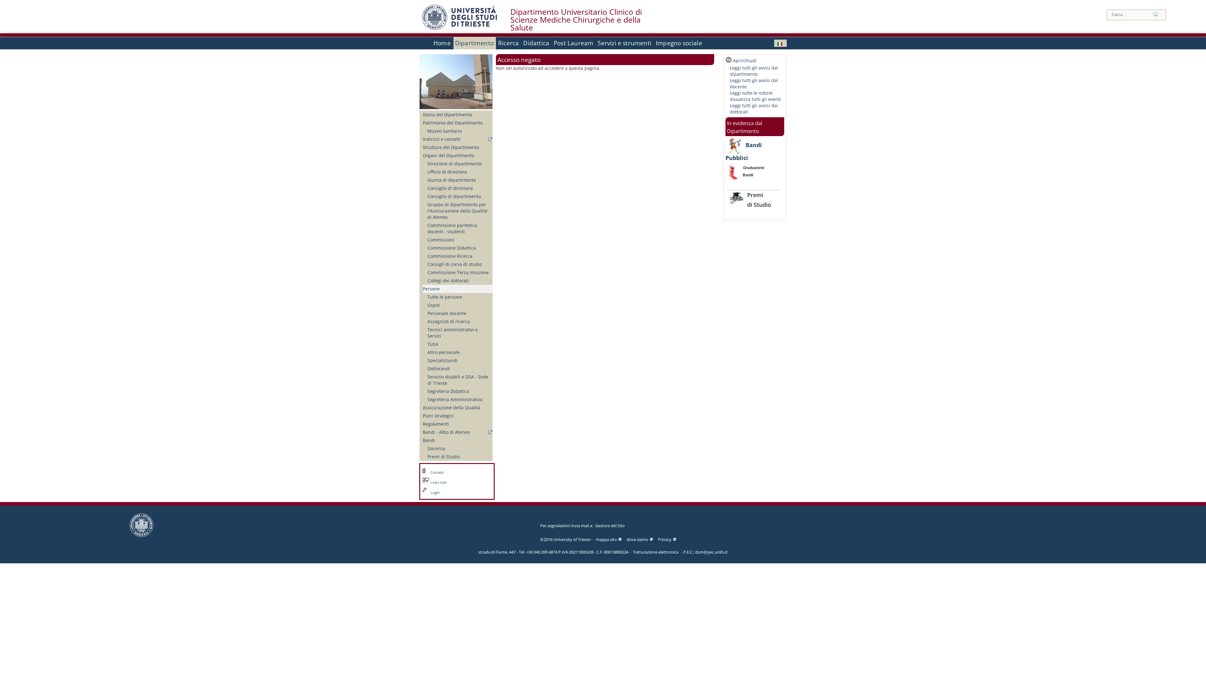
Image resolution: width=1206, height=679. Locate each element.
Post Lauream (573, 43)
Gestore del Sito (610, 525)
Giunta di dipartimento (451, 180)
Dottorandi (438, 369)
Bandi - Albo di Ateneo (446, 432)
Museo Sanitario (444, 131)
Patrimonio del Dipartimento (453, 123)
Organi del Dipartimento (448, 155)
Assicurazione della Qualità (451, 408)
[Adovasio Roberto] (780, 43)
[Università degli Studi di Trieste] (459, 28)
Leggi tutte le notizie (751, 93)
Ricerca (508, 43)
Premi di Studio (443, 457)
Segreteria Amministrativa (454, 399)
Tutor (433, 344)
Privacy (664, 539)
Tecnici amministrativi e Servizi (452, 333)
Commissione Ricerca (449, 256)
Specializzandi (442, 360)
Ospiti (433, 305)
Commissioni (440, 240)
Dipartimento (474, 43)
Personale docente (446, 313)
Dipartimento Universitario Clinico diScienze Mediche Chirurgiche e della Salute (576, 20)
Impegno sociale (679, 43)
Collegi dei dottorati (448, 281)
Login (435, 492)
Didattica (536, 43)
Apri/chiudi (745, 60)
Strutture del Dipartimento (451, 147)
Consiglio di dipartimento (454, 196)
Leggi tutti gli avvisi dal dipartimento (754, 71)
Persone (431, 289)
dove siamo (637, 539)
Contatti (437, 472)
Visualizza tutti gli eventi (755, 99)
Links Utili (439, 482)
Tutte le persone (444, 297)
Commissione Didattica (451, 248)
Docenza (436, 448)
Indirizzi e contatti (442, 139)
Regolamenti (436, 424)
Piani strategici (438, 416)
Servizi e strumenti (624, 43)
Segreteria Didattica (448, 391)
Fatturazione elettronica (655, 552)
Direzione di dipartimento (454, 164)
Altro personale (443, 352)
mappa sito (606, 539)
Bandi (429, 440)
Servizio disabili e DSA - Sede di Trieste (457, 380)
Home (442, 43)
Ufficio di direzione (447, 172)
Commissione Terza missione (458, 272)
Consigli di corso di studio (454, 264)
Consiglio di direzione (450, 188)
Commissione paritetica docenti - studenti (452, 228)
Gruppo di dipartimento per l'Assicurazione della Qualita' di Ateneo (457, 210)
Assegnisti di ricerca (448, 321)
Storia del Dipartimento (447, 115)
